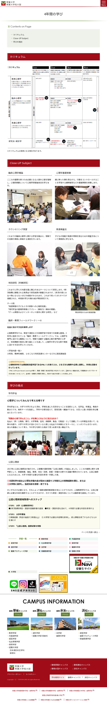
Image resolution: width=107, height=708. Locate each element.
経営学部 (12, 638)
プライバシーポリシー (14, 674)
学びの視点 (17, 41)
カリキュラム (18, 34)
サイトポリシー (31, 674)
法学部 (59, 633)
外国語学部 (13, 635)
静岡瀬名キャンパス (82, 665)
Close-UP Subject (20, 38)
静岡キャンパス (74, 677)
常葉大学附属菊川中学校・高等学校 (80, 691)
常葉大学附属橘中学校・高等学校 (52, 691)
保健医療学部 (85, 638)
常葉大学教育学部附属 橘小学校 (52, 695)
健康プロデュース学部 (89, 635)
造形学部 (36, 633)
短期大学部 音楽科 (40, 635)
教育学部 (12, 633)
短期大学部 (13, 647)
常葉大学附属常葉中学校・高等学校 (23, 691)
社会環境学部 (14, 641)
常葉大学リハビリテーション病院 (76, 700)
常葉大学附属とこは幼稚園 (25, 700)
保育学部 (12, 644)
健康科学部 (60, 635)
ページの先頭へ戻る (89, 532)
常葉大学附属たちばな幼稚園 (50, 700)
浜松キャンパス (80, 668)
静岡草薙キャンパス (60, 665)
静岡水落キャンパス (60, 668)
